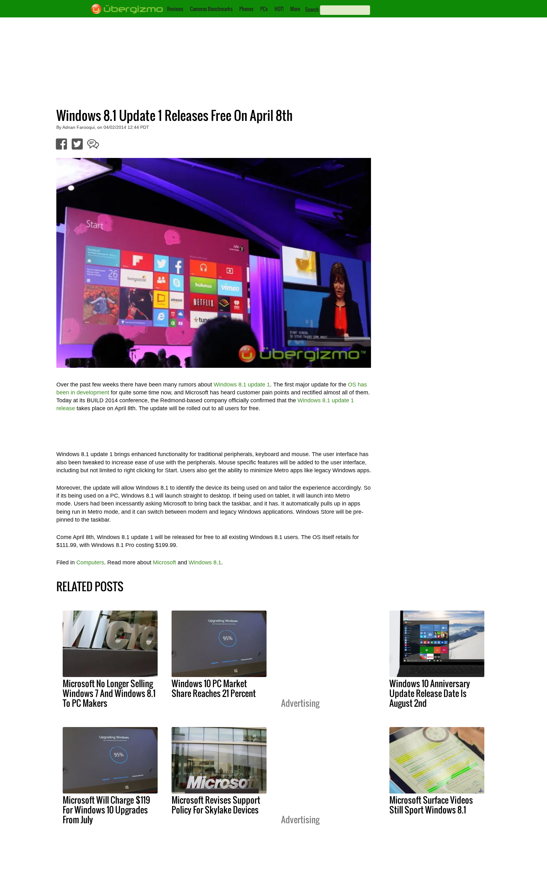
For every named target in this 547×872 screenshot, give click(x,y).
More (295, 9)
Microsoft (164, 562)
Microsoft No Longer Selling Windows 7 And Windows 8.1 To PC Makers (109, 693)
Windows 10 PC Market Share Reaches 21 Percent (214, 688)
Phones (246, 9)
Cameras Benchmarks (211, 9)
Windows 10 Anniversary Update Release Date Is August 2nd (429, 693)
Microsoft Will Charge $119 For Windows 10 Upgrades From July (106, 810)
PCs (264, 9)
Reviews (175, 9)
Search (312, 9)
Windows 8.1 (205, 562)
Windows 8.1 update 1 (242, 384)
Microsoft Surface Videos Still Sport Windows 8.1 (431, 805)
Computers (90, 562)
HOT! (279, 9)
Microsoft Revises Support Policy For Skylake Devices (216, 805)
